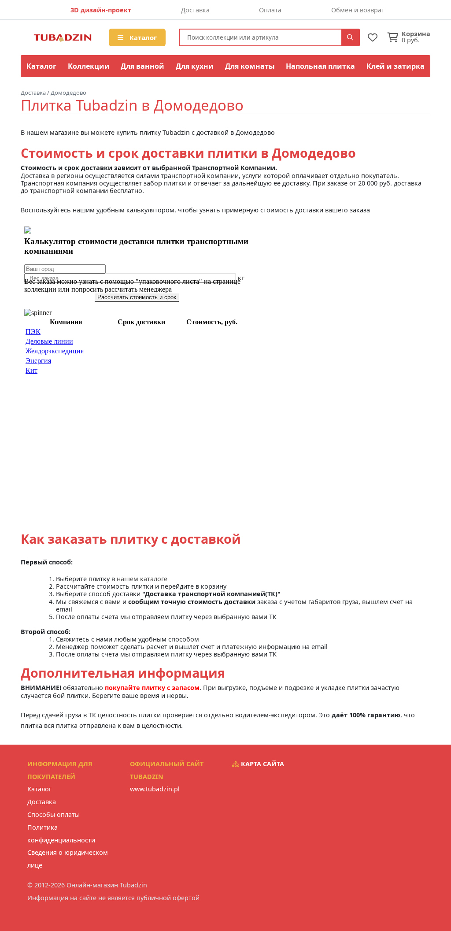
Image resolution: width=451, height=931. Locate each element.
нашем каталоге (142, 579)
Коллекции (89, 66)
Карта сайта (261, 764)
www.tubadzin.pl (155, 789)
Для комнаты (250, 66)
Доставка (195, 10)
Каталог (142, 37)
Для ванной (142, 66)
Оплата (270, 10)
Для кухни (195, 66)
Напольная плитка (320, 66)
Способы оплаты (53, 814)
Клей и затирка (395, 66)
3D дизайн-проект (100, 10)
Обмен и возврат (357, 10)
